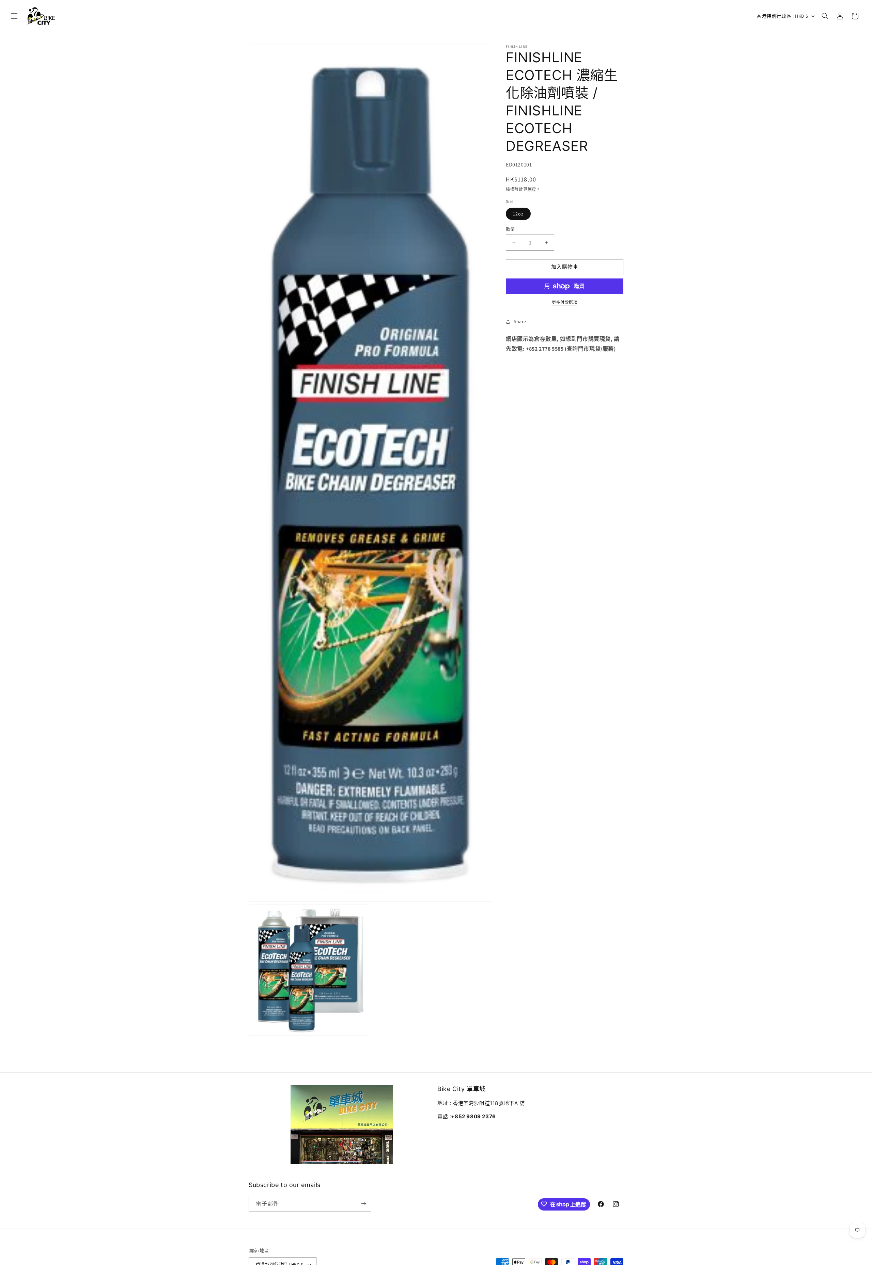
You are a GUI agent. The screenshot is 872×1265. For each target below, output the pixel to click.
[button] (14, 16)
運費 (532, 189)
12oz (518, 214)
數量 (510, 229)
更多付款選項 (564, 302)
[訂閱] (363, 1204)
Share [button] (520, 322)
